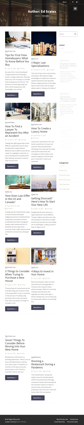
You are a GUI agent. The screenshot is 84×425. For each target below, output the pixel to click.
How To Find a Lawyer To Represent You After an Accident (17, 131)
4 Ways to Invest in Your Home (42, 272)
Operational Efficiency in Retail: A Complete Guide (68, 98)
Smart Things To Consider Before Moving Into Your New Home (15, 344)
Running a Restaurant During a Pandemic (43, 364)
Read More (11, 95)
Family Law (34, 59)
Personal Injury (10, 122)
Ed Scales (22, 68)
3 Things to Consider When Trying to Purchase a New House (17, 275)
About (65, 2)
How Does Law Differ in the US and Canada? (17, 199)
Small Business (36, 357)
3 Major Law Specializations (40, 64)
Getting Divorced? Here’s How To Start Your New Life (43, 201)
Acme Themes (21, 422)
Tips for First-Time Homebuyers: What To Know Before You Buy (17, 59)
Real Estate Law (10, 51)
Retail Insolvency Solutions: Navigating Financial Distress (67, 132)
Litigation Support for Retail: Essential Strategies (68, 65)
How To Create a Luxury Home (41, 129)
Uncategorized (64, 189)
